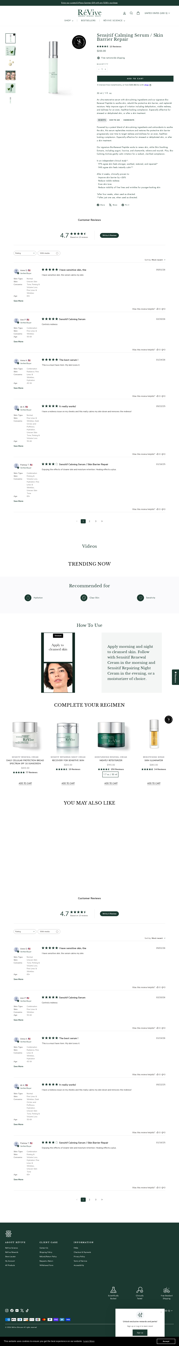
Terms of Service (80, 1261)
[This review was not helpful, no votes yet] (162, 309)
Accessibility (79, 1265)
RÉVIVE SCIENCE (113, 20)
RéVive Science (11, 1248)
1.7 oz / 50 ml (110, 774)
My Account (10, 1261)
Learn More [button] (88, 1341)
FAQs (76, 1248)
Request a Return (46, 1261)
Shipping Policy (46, 1252)
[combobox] (25, 253)
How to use (114, 120)
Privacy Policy (79, 1256)
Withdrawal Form (46, 1265)
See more (18, 300)
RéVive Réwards (11, 1252)
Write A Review (109, 235)
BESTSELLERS (88, 20)
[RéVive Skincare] (89, 13)
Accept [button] (166, 1341)
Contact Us (44, 1248)
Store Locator (10, 1256)
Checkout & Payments (82, 1252)
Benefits (102, 120)
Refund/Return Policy (48, 1256)
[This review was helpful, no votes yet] (158, 309)
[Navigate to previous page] (76, 521)
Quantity (103, 64)
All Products (10, 1265)
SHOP (68, 20)
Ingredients (128, 120)
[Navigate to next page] (102, 521)
